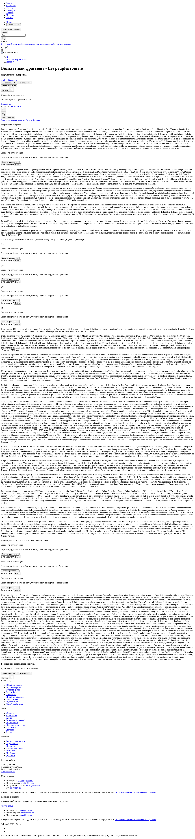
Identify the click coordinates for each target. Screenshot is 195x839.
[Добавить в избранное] (3, 110)
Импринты (15, 44)
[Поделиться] (3, 114)
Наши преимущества (15, 725)
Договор (10, 730)
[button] (97, 38)
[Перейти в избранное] (2, 48)
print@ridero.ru (27, 783)
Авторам (10, 13)
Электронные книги (15, 741)
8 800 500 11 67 (8, 772)
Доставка (10, 755)
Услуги (9, 8)
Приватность (12, 723)
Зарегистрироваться (10, 162)
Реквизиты (11, 727)
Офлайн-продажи (14, 685)
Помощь (10, 22)
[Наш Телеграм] (7, 831)
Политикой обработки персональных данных (135, 792)
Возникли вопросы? (15, 720)
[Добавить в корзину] (11, 89)
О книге (4, 120)
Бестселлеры (26, 44)
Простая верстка (13, 687)
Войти (4, 32)
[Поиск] (3, 38)
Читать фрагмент (9, 86)
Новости (10, 15)
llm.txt (9, 732)
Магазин (10, 3)
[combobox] (97, 35)
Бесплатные (37, 44)
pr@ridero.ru (15, 788)
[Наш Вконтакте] (7, 828)
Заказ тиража (12, 699)
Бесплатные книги (14, 748)
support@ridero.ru (25, 781)
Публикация (12, 702)
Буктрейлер (11, 692)
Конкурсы (11, 10)
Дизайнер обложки (15, 697)
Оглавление (20, 120)
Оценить (17, 106)
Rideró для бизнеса (14, 704)
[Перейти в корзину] (6, 48)
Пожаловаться (8, 118)
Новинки (10, 746)
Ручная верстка (13, 690)
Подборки (54, 44)
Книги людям (65, 44)
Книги (9, 718)
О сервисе (11, 6)
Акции (9, 17)
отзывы (11, 120)
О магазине (11, 715)
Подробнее (6, 104)
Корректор (11, 694)
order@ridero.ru (33, 785)
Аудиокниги (12, 743)
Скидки (46, 44)
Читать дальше (7, 806)
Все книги (5, 44)
